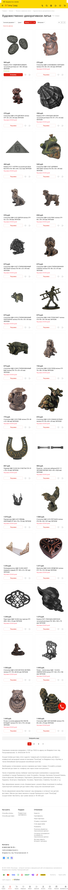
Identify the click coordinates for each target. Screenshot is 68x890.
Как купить (6, 810)
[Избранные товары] (60, 5)
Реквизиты (37, 826)
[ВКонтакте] (4, 858)
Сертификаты (38, 816)
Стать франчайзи (39, 824)
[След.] (43, 743)
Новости (36, 813)
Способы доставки (8, 816)
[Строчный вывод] (61, 22)
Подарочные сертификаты (22, 814)
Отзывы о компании (40, 821)
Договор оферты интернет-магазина (40, 840)
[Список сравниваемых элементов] (55, 5)
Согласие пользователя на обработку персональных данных (41, 835)
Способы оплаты (7, 813)
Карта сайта (62, 874)
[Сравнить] (29, 75)
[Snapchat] (11, 858)
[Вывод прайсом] (64, 22)
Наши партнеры (39, 818)
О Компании (38, 810)
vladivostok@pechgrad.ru (10, 850)
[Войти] (51, 5)
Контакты (53, 874)
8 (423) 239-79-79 (8, 847)
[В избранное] (25, 75)
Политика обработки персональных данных (41, 830)
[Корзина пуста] (65, 5)
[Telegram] (8, 858)
